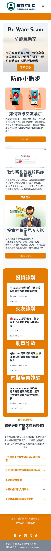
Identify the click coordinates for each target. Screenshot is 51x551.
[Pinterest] (30, 535)
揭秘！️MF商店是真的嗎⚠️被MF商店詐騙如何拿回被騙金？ (25, 357)
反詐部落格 (34, 518)
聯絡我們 (31, 523)
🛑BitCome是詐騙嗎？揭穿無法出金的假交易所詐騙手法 (24, 322)
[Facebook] (15, 535)
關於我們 (20, 523)
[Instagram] (25, 535)
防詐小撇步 (25, 78)
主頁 (13, 518)
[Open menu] (42, 6)
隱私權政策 (30, 544)
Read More (16, 301)
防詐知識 (22, 518)
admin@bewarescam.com (27, 547)
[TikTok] (36, 535)
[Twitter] (20, 535)
